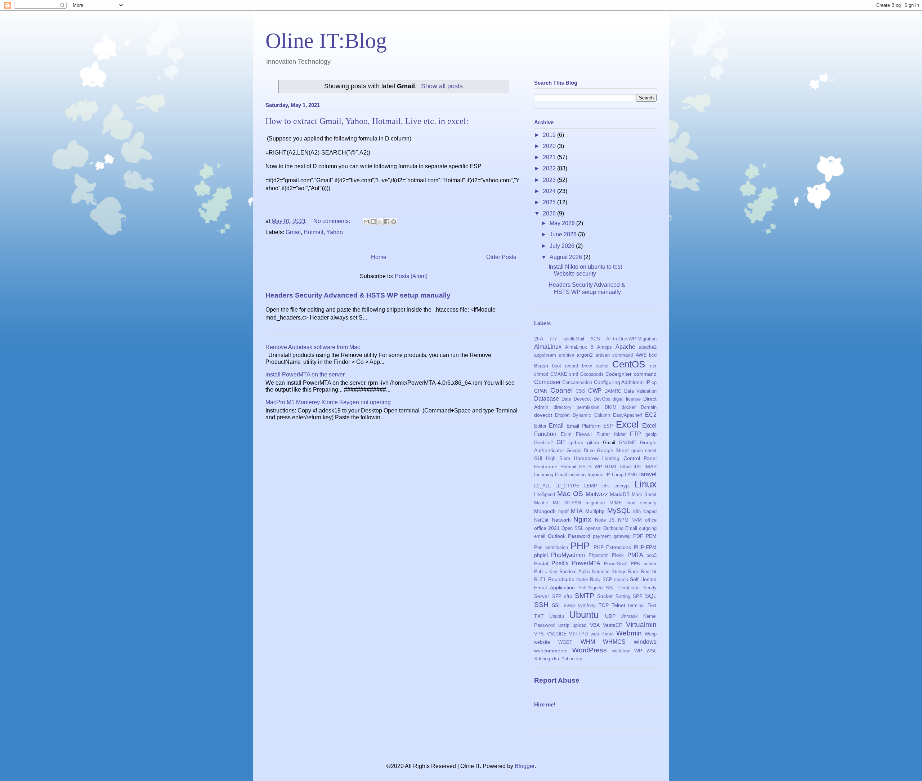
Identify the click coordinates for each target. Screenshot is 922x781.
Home (378, 257)
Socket (605, 596)
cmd (573, 374)
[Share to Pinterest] (393, 221)
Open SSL (572, 528)
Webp (651, 634)
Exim (566, 434)
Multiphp (595, 511)
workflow (621, 650)
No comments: (332, 221)
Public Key (546, 571)
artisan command (614, 355)
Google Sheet (613, 450)
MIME (615, 502)
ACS (595, 339)
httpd (625, 466)
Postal (541, 563)
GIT (561, 442)
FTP (635, 434)
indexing (577, 474)
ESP (608, 426)
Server (541, 596)
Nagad (650, 511)
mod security (641, 502)
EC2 (651, 415)
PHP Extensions (612, 547)
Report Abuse (556, 680)
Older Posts (501, 257)
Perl (538, 547)
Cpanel (561, 390)
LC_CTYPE (567, 485)
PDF (638, 536)
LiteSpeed (544, 494)
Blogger (524, 766)
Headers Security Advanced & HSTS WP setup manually (358, 295)
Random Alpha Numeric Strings (592, 571)
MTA (577, 511)
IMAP (650, 466)
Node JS (605, 520)
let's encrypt (615, 485)
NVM (636, 520)
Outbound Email (620, 528)
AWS (641, 355)
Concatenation (577, 382)
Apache (625, 347)
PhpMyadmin (568, 555)
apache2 (648, 347)
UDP (610, 616)
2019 (550, 135)
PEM (651, 536)
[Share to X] (380, 221)
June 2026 (564, 234)
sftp (568, 596)
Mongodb (545, 511)
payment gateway (612, 536)
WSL (651, 650)
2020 (550, 146)
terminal (636, 605)
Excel (627, 424)
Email (556, 426)
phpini (541, 555)
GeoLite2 (543, 442)
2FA (538, 339)
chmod (541, 374)
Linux (646, 484)
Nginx (582, 519)
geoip (651, 434)
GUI (538, 458)
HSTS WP (590, 466)
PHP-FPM (645, 547)
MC (556, 502)
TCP (604, 605)
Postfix (560, 563)
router (582, 579)
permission (556, 547)
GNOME (627, 442)
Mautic (541, 502)
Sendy (650, 587)
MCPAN (572, 502)
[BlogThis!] (373, 221)
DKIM (611, 407)
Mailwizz (597, 494)
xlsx (555, 658)
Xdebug (542, 658)
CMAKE (558, 374)
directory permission (576, 407)
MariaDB (620, 494)
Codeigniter (618, 374)
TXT (539, 616)
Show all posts (442, 86)
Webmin (629, 633)
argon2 (585, 355)
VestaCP (612, 625)
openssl (593, 528)
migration (595, 502)
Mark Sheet (644, 494)
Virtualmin (641, 624)
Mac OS (570, 493)
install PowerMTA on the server (305, 374)
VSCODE (557, 634)
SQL (651, 596)
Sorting (623, 596)
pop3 (651, 555)
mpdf (563, 511)
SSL (556, 605)
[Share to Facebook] (386, 221)
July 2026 (563, 246)
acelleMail (573, 339)
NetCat (541, 520)
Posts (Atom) (411, 276)
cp (654, 382)
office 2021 (547, 528)
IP (607, 474)
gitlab (593, 442)
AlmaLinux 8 (579, 347)
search (621, 579)
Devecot (582, 399)
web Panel (602, 634)
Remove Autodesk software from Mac (312, 347)
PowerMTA (586, 563)
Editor (540, 426)
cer (653, 366)
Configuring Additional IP (622, 382)
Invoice (595, 474)
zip (579, 658)
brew (587, 366)
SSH (541, 604)
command (645, 374)
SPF (637, 596)
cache (602, 366)
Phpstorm (598, 555)
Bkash (541, 366)
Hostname (546, 466)
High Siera (558, 458)
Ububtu (556, 616)
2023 (550, 180)
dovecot (543, 415)
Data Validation (640, 391)
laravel (648, 474)
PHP (580, 546)
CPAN (540, 391)
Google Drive (580, 450)
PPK (635, 563)
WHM (588, 642)
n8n (637, 511)
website (542, 642)
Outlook (556, 536)
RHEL (540, 579)
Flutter (603, 434)
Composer (547, 382)
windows (645, 642)
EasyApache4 (627, 415)
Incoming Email (550, 474)
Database (546, 399)
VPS (539, 634)
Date (566, 399)
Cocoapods (592, 374)
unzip (563, 625)
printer (650, 563)
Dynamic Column (591, 415)
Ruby (595, 579)
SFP (556, 596)
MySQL (619, 510)
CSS (580, 391)
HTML (611, 466)
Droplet (562, 415)
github (576, 442)
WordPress (589, 650)
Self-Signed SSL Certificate (609, 587)
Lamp (617, 474)
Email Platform (584, 426)
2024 (550, 191)
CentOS (628, 364)
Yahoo (334, 232)
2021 (550, 157)
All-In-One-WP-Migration (631, 339)
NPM (623, 520)
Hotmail (313, 232)
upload (579, 625)
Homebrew (586, 458)
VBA (595, 625)
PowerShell (615, 563)
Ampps (604, 347)
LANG (631, 474)
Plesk (618, 555)
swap (569, 605)
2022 (550, 168)
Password (579, 536)
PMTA (635, 555)
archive (566, 355)
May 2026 (563, 223)
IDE (637, 466)
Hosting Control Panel (629, 458)
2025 (550, 202)
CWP (595, 391)
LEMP (590, 485)
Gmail (293, 232)
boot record (565, 366)
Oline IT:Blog (326, 41)
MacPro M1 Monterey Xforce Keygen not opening (328, 402)
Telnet (618, 605)
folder (620, 434)
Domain (649, 407)
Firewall (584, 434)
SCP (607, 579)
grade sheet (644, 450)
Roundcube (561, 579)
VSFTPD (578, 634)
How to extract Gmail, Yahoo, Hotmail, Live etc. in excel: (367, 121)
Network (561, 520)
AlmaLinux (547, 347)
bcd (653, 355)
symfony (587, 605)
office (651, 520)
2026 (550, 213)
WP (638, 650)
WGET (565, 642)
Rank (633, 571)
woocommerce (551, 650)
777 (553, 339)
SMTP (584, 595)
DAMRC (612, 391)
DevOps (602, 399)
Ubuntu (584, 615)
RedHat (649, 571)
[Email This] (366, 221)
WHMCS (614, 642)
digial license (627, 399)
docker (629, 407)
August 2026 (566, 257)
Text (652, 605)
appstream (545, 355)
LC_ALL (542, 485)
